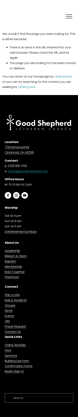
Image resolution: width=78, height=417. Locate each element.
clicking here (63, 76)
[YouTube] (24, 195)
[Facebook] (8, 195)
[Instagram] (16, 195)
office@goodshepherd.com (28, 171)
